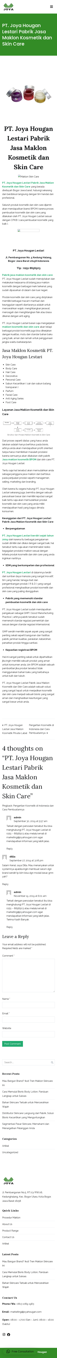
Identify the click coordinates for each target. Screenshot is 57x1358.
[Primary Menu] (51, 7)
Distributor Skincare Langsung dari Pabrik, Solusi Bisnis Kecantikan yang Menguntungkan (28, 1115)
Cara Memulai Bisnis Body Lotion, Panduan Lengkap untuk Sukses (25, 1093)
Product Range (10, 1230)
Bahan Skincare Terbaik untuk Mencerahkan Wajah (25, 1104)
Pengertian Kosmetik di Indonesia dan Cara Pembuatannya (41, 729)
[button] (20, 1351)
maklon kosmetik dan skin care (20, 326)
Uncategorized (10, 1152)
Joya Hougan (39, 1352)
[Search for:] (28, 1062)
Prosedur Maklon (11, 1217)
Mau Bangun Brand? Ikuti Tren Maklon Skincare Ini (27, 1083)
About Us (7, 1224)
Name (6, 999)
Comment (8, 955)
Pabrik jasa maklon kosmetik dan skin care (27, 275)
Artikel (5, 1145)
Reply (9, 848)
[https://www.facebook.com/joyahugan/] (8, 1335)
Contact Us (8, 1237)
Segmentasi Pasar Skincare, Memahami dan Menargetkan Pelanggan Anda (25, 1126)
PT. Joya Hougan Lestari (16, 572)
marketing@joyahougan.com (21, 837)
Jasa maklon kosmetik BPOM (19, 459)
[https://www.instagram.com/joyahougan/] (4, 1335)
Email (6, 1013)
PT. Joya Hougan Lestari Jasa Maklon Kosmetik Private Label (14, 729)
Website (6, 1028)
